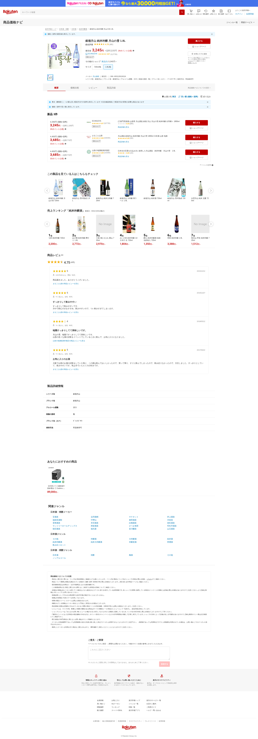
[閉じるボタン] (212, 34)
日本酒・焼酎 (64, 29)
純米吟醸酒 (83, 29)
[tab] (56, 88)
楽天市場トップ (50, 29)
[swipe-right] (211, 190)
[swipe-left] (47, 190)
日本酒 (73, 29)
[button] (199, 12)
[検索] (182, 12)
